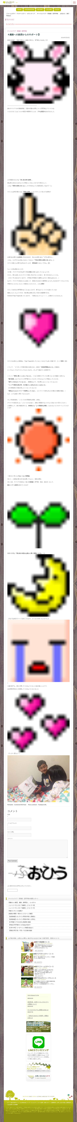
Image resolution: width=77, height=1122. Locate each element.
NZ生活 (8, 15)
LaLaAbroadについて (25, 1102)
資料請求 (68, 1102)
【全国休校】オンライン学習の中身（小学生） (22, 919)
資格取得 (53, 1102)
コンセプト (34, 1102)
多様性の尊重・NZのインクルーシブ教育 (20, 913)
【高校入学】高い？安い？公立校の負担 (20, 930)
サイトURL (10, 832)
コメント (10, 838)
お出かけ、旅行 (64, 13)
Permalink (10, 804)
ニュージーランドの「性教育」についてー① (22, 908)
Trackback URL (42, 804)
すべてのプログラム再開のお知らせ (38, 1010)
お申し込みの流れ (61, 1102)
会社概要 (15, 1104)
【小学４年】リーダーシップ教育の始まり (21, 927)
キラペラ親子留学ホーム (13, 1102)
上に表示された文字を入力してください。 (19, 886)
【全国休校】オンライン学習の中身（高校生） (22, 916)
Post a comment (32, 804)
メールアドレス (12, 823)
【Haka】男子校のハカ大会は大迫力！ (20, 925)
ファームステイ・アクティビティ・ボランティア (20, 13)
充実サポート (47, 1102)
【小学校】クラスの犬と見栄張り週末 (20, 922)
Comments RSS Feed (20, 804)
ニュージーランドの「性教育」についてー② (22, 905)
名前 (8, 814)
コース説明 (40, 1102)
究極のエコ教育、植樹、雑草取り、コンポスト (22, 902)
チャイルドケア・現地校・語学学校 (47, 13)
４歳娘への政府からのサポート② (23, 34)
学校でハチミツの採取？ (16, 911)
